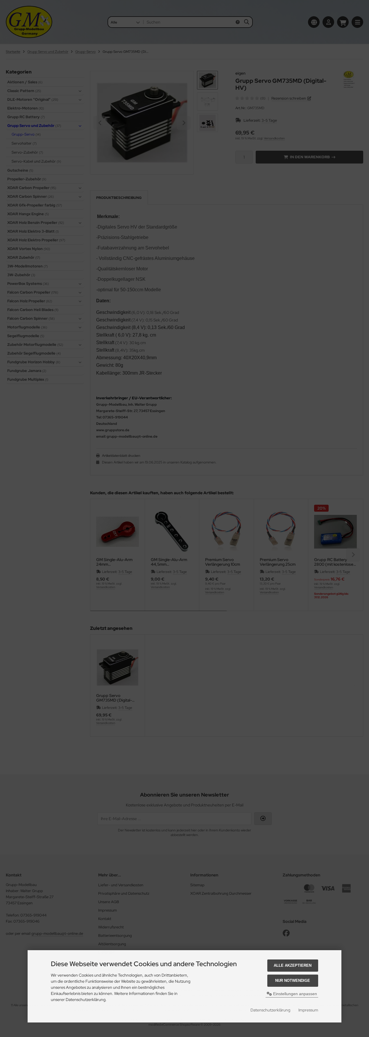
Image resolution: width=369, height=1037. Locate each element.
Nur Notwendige (292, 980)
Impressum (308, 1010)
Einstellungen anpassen (294, 993)
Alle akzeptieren (292, 965)
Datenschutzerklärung (270, 1010)
